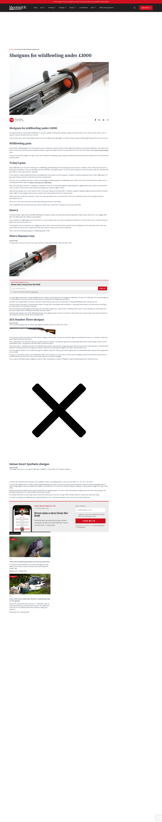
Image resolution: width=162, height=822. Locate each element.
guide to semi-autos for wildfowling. (40, 182)
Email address (80, 506)
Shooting (51, 7)
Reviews (13, 539)
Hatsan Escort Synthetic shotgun (29, 464)
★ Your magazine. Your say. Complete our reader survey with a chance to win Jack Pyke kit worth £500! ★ (81, 2)
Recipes (72, 7)
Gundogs (62, 7)
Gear (41, 7)
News (35, 7)
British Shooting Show (106, 7)
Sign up (102, 288)
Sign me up (90, 521)
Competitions (83, 7)
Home (11, 49)
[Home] (17, 8)
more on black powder (101, 150)
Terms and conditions (99, 525)
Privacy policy (34, 292)
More (92, 7)
